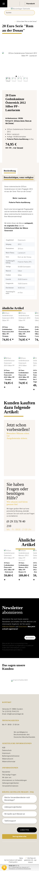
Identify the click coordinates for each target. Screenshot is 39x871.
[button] (17, 4)
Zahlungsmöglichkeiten (10, 783)
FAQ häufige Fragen (9, 775)
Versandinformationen (10, 786)
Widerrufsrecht (7, 759)
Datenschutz (6, 750)
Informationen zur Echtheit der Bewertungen (20, 868)
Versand (20, 148)
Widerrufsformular (8, 762)
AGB (3, 748)
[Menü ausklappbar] (3, 3)
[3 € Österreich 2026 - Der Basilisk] (26, 446)
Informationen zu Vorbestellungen (14, 780)
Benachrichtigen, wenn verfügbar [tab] (18, 177)
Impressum (6, 753)
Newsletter (6, 772)
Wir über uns (6, 777)
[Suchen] (31, 12)
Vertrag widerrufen (19, 836)
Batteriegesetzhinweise (10, 756)
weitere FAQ (24, 830)
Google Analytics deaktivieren (11, 858)
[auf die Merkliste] (32, 95)
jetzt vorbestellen (17, 470)
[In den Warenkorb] (4, 35)
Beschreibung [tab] (10, 171)
